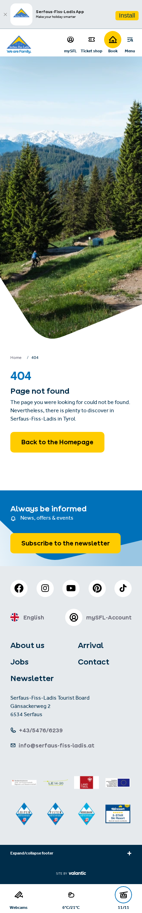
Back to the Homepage (57, 442)
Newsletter (32, 678)
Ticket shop (91, 50)
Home (15, 358)
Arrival (90, 645)
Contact (93, 662)
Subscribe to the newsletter (65, 543)
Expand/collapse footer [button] (31, 853)
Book (113, 50)
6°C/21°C (71, 907)
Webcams (19, 907)
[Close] (5, 14)
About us (27, 645)
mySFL (70, 50)
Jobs (19, 662)
